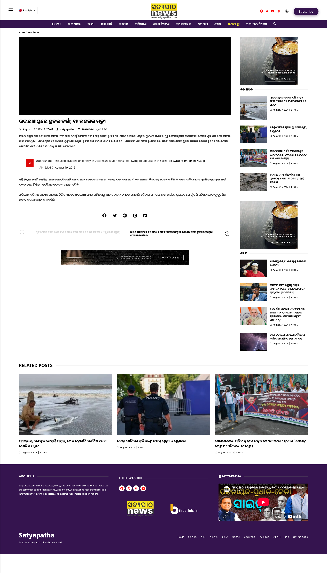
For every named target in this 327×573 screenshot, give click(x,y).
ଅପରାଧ (203, 24)
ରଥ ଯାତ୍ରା (233, 24)
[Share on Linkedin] (144, 215)
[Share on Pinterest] (135, 215)
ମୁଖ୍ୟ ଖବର (101, 129)
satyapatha (67, 129)
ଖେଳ (217, 24)
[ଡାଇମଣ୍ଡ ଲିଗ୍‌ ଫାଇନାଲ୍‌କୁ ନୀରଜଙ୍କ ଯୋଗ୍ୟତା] (253, 268)
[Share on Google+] (125, 215)
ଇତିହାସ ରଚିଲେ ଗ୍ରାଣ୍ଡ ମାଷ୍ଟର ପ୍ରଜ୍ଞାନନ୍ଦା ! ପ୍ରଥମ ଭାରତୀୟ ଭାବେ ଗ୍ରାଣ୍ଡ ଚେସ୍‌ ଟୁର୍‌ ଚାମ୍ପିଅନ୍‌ (287, 288)
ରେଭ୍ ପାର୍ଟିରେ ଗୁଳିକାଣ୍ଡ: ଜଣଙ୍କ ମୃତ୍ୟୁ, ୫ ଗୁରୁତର (288, 129)
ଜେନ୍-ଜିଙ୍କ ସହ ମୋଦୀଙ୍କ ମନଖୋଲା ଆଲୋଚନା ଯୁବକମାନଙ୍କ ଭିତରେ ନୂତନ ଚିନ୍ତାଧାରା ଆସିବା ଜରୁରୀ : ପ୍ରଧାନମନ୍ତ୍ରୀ (288, 314)
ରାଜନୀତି (106, 24)
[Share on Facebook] (104, 215)
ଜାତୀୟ (123, 24)
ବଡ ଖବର (74, 24)
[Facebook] (261, 11)
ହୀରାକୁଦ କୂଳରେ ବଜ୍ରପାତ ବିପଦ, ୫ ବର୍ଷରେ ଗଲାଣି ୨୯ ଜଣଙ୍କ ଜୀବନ (288, 336)
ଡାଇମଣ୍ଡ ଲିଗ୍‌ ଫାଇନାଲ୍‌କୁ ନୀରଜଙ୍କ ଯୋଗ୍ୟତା (288, 263)
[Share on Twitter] (114, 215)
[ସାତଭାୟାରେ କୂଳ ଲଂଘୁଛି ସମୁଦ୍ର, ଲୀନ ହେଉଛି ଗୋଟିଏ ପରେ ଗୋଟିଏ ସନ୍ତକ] (253, 108)
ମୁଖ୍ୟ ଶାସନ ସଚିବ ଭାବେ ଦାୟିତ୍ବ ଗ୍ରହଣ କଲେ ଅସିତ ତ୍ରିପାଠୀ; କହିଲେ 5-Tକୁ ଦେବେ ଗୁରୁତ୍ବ (78, 232)
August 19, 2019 (65, 167)
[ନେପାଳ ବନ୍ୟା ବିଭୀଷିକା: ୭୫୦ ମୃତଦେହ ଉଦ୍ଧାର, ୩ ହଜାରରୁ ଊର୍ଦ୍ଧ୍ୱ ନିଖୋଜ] (253, 182)
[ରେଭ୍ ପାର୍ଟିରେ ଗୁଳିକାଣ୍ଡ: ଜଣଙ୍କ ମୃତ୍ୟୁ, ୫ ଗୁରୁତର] (253, 134)
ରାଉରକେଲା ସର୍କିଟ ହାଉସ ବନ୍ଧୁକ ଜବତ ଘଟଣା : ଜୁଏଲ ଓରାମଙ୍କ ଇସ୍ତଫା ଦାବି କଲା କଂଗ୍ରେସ (289, 154)
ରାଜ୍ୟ (90, 24)
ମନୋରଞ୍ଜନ (183, 24)
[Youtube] (272, 11)
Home (56, 24)
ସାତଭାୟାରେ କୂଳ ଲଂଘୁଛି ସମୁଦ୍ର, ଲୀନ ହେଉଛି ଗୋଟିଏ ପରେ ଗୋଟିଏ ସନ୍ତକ (288, 101)
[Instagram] (278, 11)
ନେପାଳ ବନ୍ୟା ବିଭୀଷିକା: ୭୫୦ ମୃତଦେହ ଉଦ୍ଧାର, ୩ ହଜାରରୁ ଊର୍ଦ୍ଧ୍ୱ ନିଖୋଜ (287, 178)
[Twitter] (266, 11)
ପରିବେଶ (140, 24)
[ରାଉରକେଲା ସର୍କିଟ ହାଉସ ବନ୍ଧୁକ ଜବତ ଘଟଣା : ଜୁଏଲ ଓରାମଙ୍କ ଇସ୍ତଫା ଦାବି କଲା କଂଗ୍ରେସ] (253, 158)
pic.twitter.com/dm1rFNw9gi (187, 161)
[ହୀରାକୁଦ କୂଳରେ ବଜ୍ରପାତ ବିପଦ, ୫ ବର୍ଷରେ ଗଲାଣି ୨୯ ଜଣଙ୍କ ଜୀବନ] (253, 342)
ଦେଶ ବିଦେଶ (161, 24)
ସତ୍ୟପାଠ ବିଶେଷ (256, 24)
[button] (287, 11)
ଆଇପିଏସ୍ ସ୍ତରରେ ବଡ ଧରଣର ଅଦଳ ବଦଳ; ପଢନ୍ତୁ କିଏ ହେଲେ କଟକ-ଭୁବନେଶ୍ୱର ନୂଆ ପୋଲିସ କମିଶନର (171, 233)
